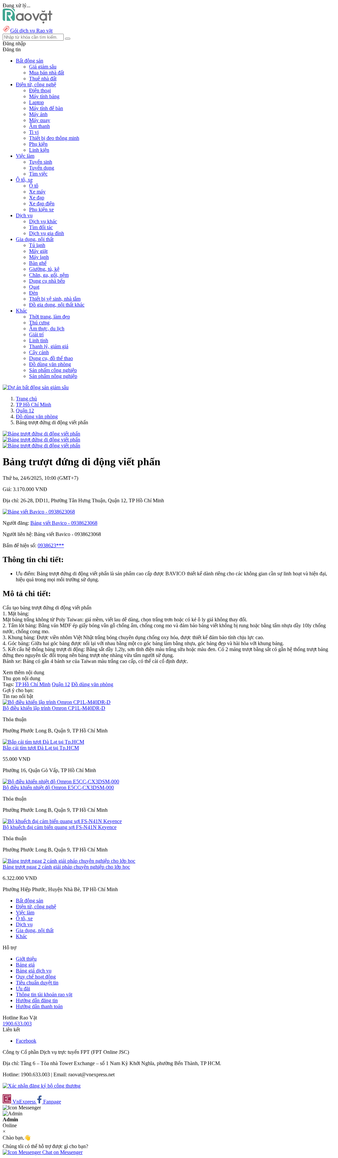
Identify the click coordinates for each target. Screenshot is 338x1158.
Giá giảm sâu (42, 66)
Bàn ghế (38, 263)
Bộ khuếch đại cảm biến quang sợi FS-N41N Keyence (60, 827)
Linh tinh (38, 340)
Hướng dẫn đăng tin (37, 1000)
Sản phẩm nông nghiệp (53, 376)
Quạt (34, 287)
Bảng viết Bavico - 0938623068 (63, 523)
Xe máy (37, 191)
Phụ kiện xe (41, 209)
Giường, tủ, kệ (44, 269)
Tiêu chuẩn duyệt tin (37, 982)
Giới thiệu (26, 959)
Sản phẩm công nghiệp (53, 370)
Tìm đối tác (41, 227)
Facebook (26, 1041)
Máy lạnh (39, 257)
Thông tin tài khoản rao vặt (44, 994)
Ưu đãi (23, 988)
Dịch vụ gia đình (46, 233)
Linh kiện (39, 150)
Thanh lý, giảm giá (48, 346)
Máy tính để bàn (46, 108)
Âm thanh (39, 126)
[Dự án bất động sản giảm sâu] (36, 387)
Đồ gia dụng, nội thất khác (56, 305)
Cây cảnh (39, 352)
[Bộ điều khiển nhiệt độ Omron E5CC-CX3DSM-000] (61, 781)
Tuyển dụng (41, 168)
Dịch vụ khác (43, 221)
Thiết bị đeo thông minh (54, 138)
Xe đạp (36, 197)
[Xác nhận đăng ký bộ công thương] (42, 1086)
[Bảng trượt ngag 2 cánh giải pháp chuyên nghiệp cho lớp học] (69, 861)
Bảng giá (25, 965)
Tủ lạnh (37, 245)
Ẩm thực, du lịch (46, 328)
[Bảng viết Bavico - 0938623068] (39, 512)
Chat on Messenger (62, 1152)
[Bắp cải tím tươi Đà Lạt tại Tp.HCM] (43, 742)
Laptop (36, 102)
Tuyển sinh (40, 162)
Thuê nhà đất (42, 78)
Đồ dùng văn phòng (50, 364)
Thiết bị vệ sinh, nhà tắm (55, 299)
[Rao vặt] (27, 21)
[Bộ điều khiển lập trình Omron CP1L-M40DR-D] (57, 702)
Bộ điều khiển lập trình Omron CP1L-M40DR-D (54, 708)
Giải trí (36, 334)
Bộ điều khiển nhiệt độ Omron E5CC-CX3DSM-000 (58, 787)
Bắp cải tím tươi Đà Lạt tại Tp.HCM (41, 748)
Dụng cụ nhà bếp (47, 281)
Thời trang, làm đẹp (49, 316)
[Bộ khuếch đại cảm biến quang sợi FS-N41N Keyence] (62, 821)
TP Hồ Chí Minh (33, 404)
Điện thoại (40, 90)
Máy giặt (38, 251)
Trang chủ (26, 398)
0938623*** (51, 545)
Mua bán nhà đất (46, 72)
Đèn (33, 293)
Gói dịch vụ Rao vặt (31, 30)
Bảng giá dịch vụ (33, 970)
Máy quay (39, 120)
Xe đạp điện (41, 203)
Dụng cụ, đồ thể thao (51, 358)
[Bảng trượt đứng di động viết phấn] (41, 433)
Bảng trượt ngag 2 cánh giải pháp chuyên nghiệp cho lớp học (66, 867)
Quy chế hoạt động (36, 976)
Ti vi (34, 132)
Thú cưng (39, 322)
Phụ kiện (38, 144)
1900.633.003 (17, 1023)
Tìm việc (38, 174)
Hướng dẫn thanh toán (39, 1006)
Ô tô (33, 185)
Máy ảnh (38, 114)
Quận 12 (25, 410)
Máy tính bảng (44, 96)
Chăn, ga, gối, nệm (49, 275)
